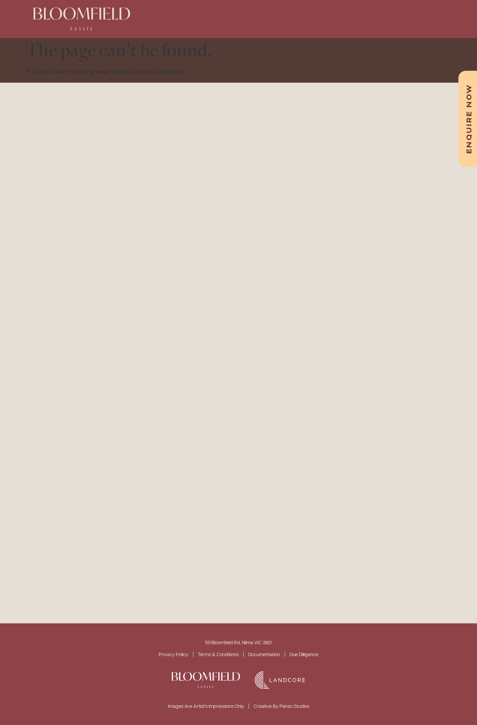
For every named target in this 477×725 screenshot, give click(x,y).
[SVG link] (206, 680)
